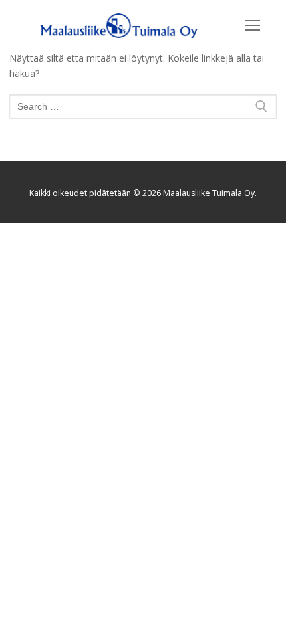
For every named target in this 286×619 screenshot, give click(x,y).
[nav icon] (252, 25)
